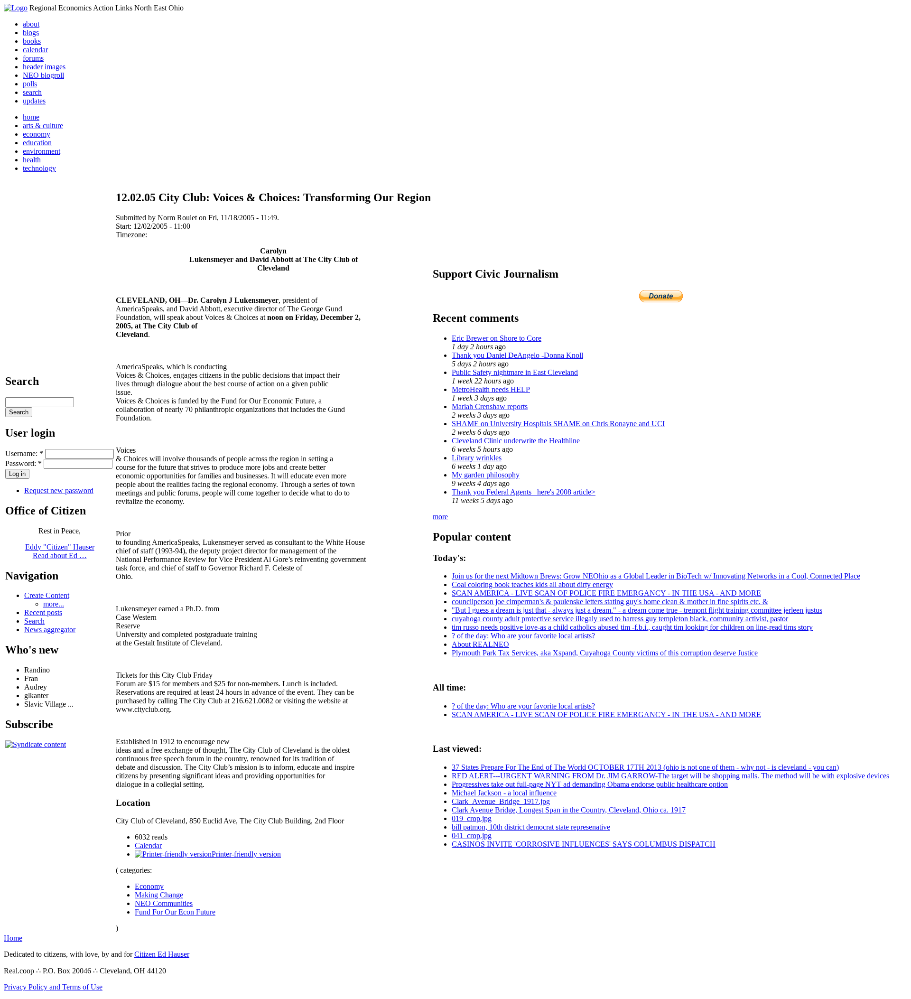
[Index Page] (16, 8)
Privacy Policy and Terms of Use (53, 987)
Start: (124, 226)
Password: (23, 463)
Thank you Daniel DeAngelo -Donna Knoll (517, 355)
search (32, 92)
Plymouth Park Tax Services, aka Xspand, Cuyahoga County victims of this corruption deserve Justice (605, 653)
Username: (24, 453)
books (32, 41)
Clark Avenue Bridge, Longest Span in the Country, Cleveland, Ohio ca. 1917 (569, 810)
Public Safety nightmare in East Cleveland (515, 372)
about (31, 24)
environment (41, 151)
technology (39, 168)
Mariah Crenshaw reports (490, 406)
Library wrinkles (477, 458)
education (37, 143)
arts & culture (43, 125)
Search (34, 621)
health (32, 160)
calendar (35, 50)
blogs (31, 32)
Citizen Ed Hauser (161, 954)
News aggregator (49, 630)
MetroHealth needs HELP (491, 389)
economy (36, 134)
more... (53, 604)
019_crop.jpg (472, 818)
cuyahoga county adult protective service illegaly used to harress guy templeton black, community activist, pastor (620, 619)
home (31, 117)
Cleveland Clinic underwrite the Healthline (516, 441)
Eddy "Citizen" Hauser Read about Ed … (59, 551)
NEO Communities (164, 903)
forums (33, 58)
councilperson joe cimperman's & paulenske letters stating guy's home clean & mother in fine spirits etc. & (610, 602)
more (440, 517)
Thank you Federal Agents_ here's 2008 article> (523, 492)
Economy (149, 886)
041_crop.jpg (472, 835)
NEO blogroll (43, 75)
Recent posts (43, 612)
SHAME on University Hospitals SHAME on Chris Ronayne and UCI (558, 424)
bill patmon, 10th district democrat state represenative (531, 827)
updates (34, 101)
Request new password (58, 490)
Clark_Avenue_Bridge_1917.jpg (501, 801)
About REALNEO (480, 644)
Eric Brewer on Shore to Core (496, 338)
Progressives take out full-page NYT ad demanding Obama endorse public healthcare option (590, 784)
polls (30, 84)
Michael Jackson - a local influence (504, 793)
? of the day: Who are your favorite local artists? (523, 636)
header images (44, 67)
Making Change (159, 895)
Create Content (46, 595)
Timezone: (131, 235)
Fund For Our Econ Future (175, 912)
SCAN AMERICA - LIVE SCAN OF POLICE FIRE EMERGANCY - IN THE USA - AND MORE (606, 593)
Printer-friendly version (246, 854)
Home (13, 938)
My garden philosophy (486, 475)
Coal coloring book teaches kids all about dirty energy (532, 584)
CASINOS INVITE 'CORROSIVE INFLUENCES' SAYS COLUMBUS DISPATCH (584, 844)
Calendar (148, 845)
